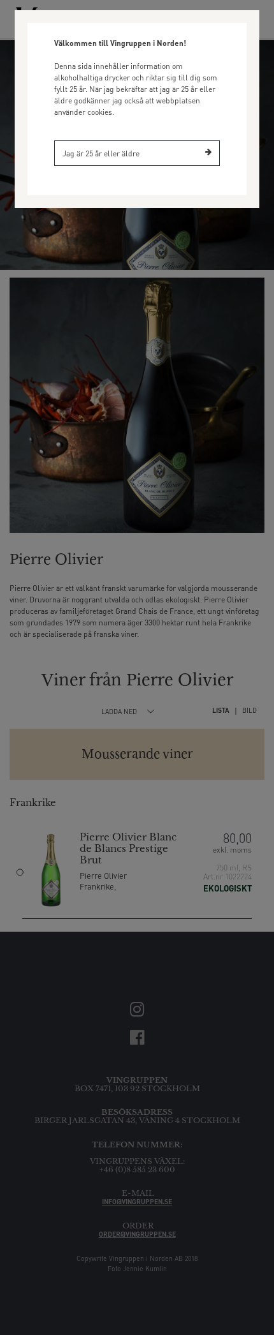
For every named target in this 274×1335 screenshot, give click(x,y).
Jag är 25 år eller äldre (101, 153)
